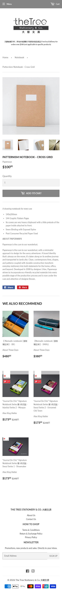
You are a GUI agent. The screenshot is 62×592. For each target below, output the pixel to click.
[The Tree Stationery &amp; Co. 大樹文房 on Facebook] (27, 571)
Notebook (19, 57)
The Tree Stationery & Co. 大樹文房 (32, 580)
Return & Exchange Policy (31, 533)
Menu (9, 4)
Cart (57, 4)
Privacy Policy (31, 537)
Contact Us (31, 519)
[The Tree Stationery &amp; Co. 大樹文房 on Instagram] (33, 571)
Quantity (7, 176)
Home (5, 57)
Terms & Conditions (31, 530)
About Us (31, 515)
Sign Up (53, 556)
